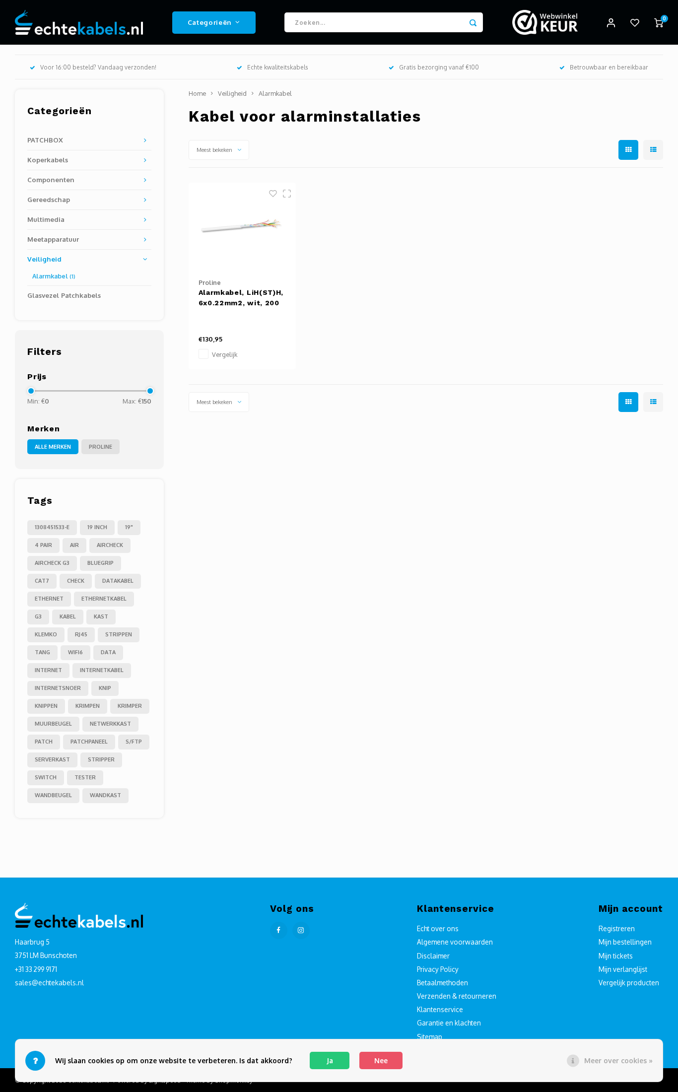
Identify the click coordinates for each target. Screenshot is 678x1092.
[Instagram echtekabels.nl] (301, 930)
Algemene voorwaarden (455, 942)
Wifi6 (75, 652)
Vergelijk (224, 354)
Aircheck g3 (52, 562)
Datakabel (118, 580)
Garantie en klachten (449, 1023)
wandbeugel (53, 795)
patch (44, 741)
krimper (130, 705)
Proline (100, 446)
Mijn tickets (616, 956)
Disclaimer (433, 956)
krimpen (87, 705)
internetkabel (102, 670)
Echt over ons (438, 928)
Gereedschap (48, 199)
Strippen (118, 634)
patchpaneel (89, 741)
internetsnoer (58, 687)
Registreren (617, 928)
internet (48, 670)
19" (129, 527)
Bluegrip (100, 562)
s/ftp (134, 741)
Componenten (50, 179)
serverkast (52, 759)
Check (75, 580)
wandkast (105, 795)
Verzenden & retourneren (456, 996)
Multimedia (46, 219)
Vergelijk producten (629, 982)
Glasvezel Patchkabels (64, 295)
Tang (42, 652)
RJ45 (81, 634)
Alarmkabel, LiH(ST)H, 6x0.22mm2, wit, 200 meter (241, 298)
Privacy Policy (438, 969)
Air (74, 545)
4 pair (43, 545)
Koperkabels (47, 159)
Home (197, 93)
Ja (330, 1060)
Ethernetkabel (104, 598)
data (108, 652)
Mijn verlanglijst (623, 969)
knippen (46, 705)
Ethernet (49, 598)
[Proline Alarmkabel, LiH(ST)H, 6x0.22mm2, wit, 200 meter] (242, 226)
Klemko (46, 634)
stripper (101, 759)
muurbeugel (53, 723)
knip (105, 687)
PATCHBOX (45, 140)
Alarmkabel (53, 276)
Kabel (68, 616)
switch (46, 777)
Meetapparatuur (53, 239)
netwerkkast (110, 723)
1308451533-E (52, 527)
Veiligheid (44, 259)
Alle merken (53, 446)
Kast (101, 616)
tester (85, 777)
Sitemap (429, 1036)
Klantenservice (440, 1009)
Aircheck (110, 545)
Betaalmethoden (442, 982)
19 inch (97, 527)
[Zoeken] (473, 22)
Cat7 (42, 580)
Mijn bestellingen (625, 942)
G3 (38, 616)
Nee (381, 1060)
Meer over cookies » (618, 1060)
